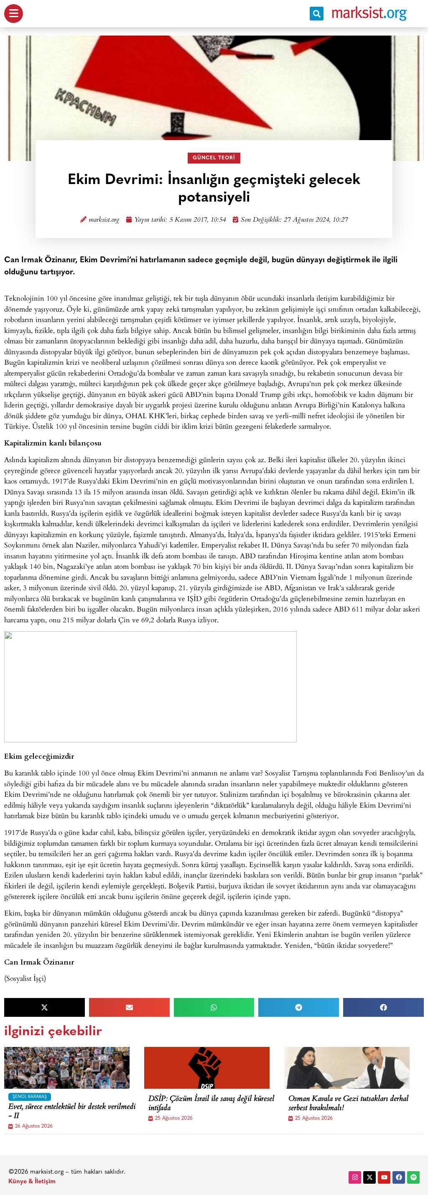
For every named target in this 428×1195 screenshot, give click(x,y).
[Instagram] (355, 1177)
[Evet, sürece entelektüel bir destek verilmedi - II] (67, 1068)
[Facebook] (398, 1177)
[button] (317, 13)
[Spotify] (413, 1177)
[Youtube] (384, 1177)
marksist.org (104, 220)
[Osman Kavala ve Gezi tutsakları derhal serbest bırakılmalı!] (347, 1068)
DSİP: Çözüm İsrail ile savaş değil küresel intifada (211, 1104)
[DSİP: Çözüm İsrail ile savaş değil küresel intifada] (207, 1068)
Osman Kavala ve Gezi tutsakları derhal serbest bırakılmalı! (348, 1104)
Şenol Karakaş (30, 1097)
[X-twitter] (369, 1177)
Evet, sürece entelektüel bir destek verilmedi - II (71, 1112)
